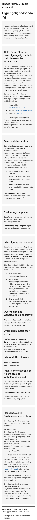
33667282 (19, 114)
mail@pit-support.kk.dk (23, 110)
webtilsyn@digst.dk (11, 469)
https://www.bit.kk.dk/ (17, 107)
